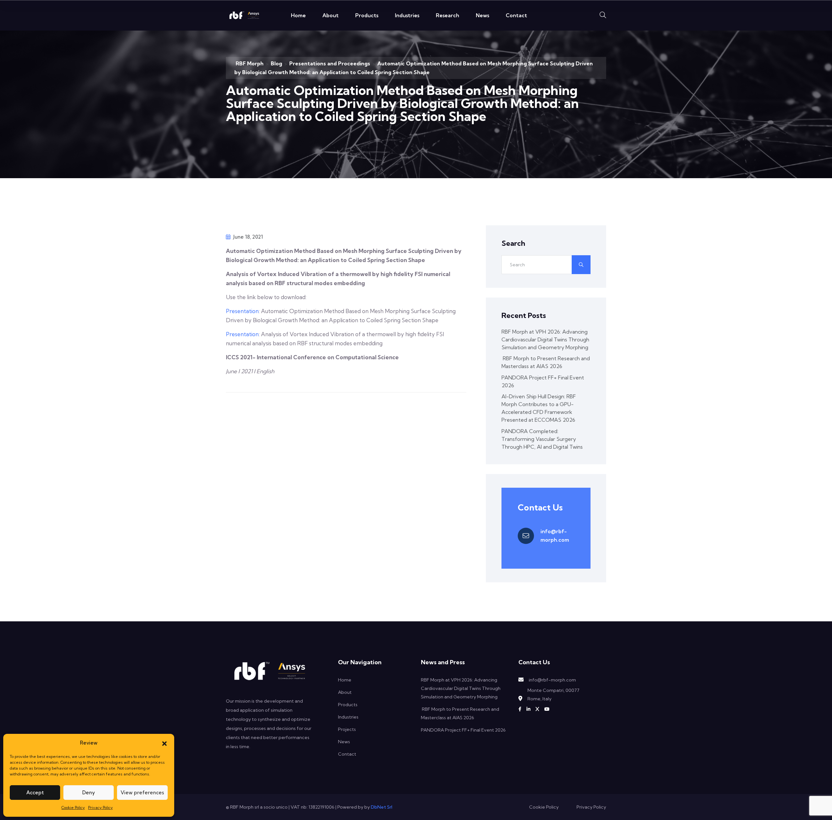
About (330, 15)
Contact (516, 15)
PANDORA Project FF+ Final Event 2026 (542, 381)
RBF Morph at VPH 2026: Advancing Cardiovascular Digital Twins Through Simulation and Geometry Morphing (545, 339)
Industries (407, 15)
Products (366, 15)
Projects (347, 729)
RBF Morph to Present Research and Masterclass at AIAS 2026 (545, 362)
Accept (35, 792)
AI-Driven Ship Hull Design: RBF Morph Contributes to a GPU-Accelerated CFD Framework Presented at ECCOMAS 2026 (538, 408)
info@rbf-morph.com (554, 535)
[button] (164, 743)
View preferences (142, 792)
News (482, 15)
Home (298, 15)
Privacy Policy (100, 807)
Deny (88, 792)
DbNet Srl (381, 807)
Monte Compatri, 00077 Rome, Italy (553, 694)
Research (447, 15)
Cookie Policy (73, 807)
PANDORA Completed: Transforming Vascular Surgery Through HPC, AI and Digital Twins (542, 439)
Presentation (242, 311)
